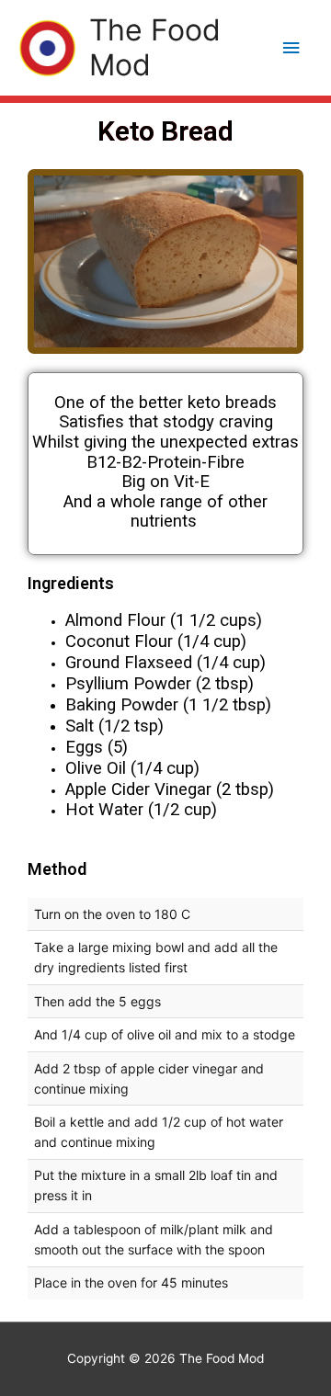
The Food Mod (155, 47)
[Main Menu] (291, 48)
